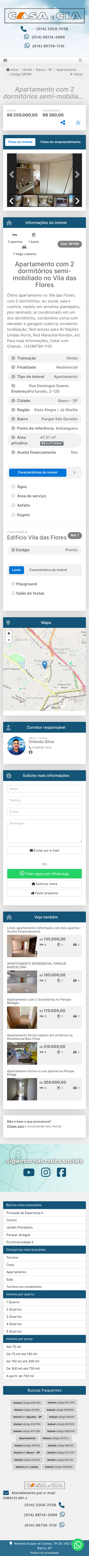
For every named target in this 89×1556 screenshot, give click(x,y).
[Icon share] (28, 1172)
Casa (10, 1265)
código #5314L (60, 1459)
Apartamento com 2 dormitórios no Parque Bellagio (39, 1001)
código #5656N (60, 1409)
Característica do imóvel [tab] (48, 570)
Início (14, 70)
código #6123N (61, 1424)
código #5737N (60, 1452)
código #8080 (62, 1416)
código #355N (27, 1409)
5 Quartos (14, 1331)
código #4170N (61, 1402)
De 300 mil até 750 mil (23, 1368)
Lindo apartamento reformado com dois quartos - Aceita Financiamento (44, 929)
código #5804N (61, 1431)
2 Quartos (14, 1309)
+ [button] (8, 633)
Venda (27, 70)
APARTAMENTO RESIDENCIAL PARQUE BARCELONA (36, 965)
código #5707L (56, 1438)
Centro (11, 1220)
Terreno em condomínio (24, 1287)
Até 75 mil (13, 1347)
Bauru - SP (44, 70)
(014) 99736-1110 (48, 46)
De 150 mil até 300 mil (22, 1361)
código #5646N (58, 1466)
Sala (9, 1279)
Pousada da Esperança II (24, 1213)
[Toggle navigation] (80, 61)
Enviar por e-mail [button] (46, 850)
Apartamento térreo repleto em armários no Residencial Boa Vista (40, 1037)
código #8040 (60, 1445)
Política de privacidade (44, 1552)
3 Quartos (14, 1317)
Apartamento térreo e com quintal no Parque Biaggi (40, 1073)
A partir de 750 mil (20, 1376)
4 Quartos (14, 1324)
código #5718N (26, 1431)
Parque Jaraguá (18, 1235)
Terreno (12, 1257)
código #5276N (27, 1424)
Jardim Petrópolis (19, 1227)
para (27, 1466)
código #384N (27, 1459)
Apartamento (66, 70)
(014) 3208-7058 (52, 29)
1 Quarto (12, 1302)
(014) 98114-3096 (48, 37)
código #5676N (26, 1402)
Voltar (78, 74)
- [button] (8, 640)
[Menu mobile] (5, 60)
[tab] (20, 142)
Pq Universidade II (19, 1242)
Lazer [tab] (16, 570)
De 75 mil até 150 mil (21, 1354)
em (27, 1416)
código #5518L (27, 1445)
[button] (12, 174)
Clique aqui (15, 1126)
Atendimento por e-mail (33, 1493)
